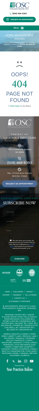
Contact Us (19, 298)
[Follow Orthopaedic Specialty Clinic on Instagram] (25, 361)
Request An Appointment (22, 19)
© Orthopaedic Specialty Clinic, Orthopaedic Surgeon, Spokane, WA (19, 308)
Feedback (17, 295)
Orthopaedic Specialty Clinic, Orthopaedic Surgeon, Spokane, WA (19, 43)
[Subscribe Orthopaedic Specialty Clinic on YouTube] (31, 361)
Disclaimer (18, 292)
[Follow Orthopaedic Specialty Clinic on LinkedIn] (19, 361)
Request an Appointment (19, 184)
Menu (16, 27)
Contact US (19, 136)
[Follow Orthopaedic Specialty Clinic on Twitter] (13, 361)
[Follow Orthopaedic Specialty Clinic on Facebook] (7, 361)
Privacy (30, 292)
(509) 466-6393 (19, 13)
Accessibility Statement (19, 301)
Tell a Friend (31, 295)
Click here (14, 106)
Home (7, 292)
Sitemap (5, 295)
